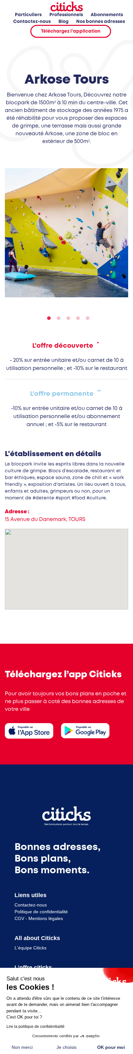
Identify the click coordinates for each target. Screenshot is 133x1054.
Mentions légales (45, 918)
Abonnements (107, 15)
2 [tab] (57, 318)
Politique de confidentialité (41, 911)
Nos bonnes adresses (100, 22)
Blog (63, 22)
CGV (19, 918)
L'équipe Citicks (30, 947)
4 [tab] (76, 318)
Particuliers (28, 15)
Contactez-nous (32, 22)
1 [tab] (47, 318)
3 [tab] (66, 318)
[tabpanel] (66, 232)
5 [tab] (86, 318)
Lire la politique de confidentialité (35, 1026)
